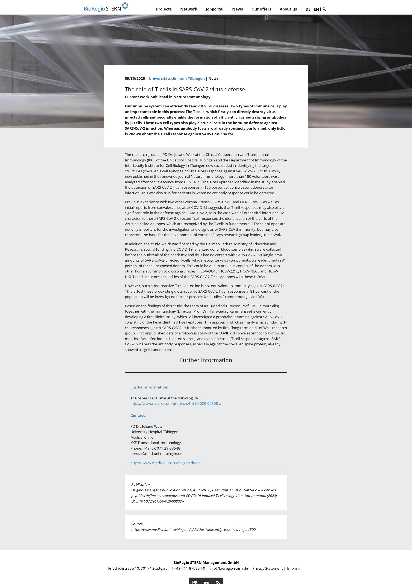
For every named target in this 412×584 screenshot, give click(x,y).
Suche (325, 9)
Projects (164, 9)
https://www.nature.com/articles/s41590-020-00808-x (175, 403)
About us (288, 9)
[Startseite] (106, 7)
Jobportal (215, 9)
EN (316, 9)
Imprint (293, 568)
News (237, 9)
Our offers (261, 9)
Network (188, 9)
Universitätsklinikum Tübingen (177, 78)
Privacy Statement (267, 568)
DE (308, 9)
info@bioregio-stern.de (228, 568)
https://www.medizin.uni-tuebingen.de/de (165, 462)
